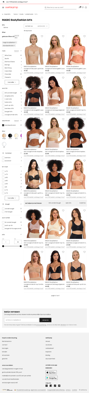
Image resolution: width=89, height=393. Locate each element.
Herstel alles (17, 36)
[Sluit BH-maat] (21, 167)
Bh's (3, 25)
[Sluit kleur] (21, 131)
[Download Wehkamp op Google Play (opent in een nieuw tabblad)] (52, 379)
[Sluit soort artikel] (21, 218)
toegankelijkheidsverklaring (55, 390)
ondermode (29, 14)
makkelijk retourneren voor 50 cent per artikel (16, 376)
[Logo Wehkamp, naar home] (11, 7)
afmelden (63, 325)
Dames (5, 27)
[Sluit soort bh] (21, 88)
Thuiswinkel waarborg (23, 390)
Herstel (16, 51)
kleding (48, 355)
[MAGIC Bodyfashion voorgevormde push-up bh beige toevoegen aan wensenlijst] (42, 36)
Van (3, 239)
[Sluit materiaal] (21, 153)
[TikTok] (55, 386)
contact (4, 345)
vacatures (49, 345)
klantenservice (6, 341)
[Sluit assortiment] (21, 121)
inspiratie (48, 352)
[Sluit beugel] (21, 204)
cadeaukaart (50, 348)
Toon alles (11, 82)
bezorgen (5, 348)
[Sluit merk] (21, 51)
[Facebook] (51, 386)
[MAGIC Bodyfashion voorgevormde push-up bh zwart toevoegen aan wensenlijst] (84, 252)
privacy (68, 390)
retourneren (6, 355)
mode (21, 14)
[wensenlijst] (83, 7)
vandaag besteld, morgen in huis (12, 369)
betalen (4, 352)
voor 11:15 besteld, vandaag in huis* (33, 72)
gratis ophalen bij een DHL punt (12, 372)
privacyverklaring (41, 325)
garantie (4, 359)
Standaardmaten (8, 45)
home (16, 14)
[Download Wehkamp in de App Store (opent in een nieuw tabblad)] (52, 374)
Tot (15, 239)
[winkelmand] (86, 7)
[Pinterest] (59, 386)
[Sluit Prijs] (21, 234)
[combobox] (60, 7)
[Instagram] (47, 386)
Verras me (45, 320)
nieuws (48, 341)
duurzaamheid (50, 359)
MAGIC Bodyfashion (9, 42)
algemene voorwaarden (38, 390)
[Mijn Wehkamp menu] (80, 7)
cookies (74, 390)
